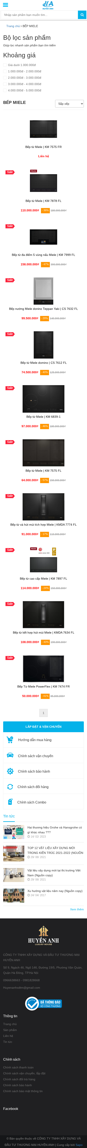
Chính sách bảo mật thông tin (23, 1091)
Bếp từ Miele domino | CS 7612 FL (43, 362)
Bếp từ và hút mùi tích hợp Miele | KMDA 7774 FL (43, 524)
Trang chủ (10, 1024)
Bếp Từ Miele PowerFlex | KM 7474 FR (43, 686)
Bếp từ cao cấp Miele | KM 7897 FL (43, 578)
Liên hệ (8, 1036)
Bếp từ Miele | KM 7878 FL (43, 201)
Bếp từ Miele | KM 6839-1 (43, 416)
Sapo (79, 1145)
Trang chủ (13, 26)
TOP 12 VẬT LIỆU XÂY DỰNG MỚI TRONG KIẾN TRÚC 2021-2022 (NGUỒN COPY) (55, 850)
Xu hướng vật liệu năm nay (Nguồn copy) (55, 891)
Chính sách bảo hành (17, 1085)
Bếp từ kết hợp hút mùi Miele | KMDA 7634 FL (43, 632)
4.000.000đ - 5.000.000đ (24, 90)
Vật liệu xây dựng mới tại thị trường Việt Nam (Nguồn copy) (53, 873)
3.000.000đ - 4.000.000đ (24, 84)
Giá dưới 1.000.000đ (21, 65)
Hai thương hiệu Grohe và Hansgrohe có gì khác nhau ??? (54, 830)
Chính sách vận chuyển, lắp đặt (24, 1073)
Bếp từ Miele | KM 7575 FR (43, 147)
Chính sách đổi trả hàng (19, 1079)
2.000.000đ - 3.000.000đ (24, 77)
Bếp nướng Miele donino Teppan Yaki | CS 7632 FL (43, 308)
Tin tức (7, 1041)
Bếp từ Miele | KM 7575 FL (43, 470)
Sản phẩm (10, 1030)
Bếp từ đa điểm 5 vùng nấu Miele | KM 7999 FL (43, 254)
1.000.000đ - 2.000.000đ (24, 71)
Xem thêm (77, 909)
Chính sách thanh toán (18, 1067)
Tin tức (9, 816)
